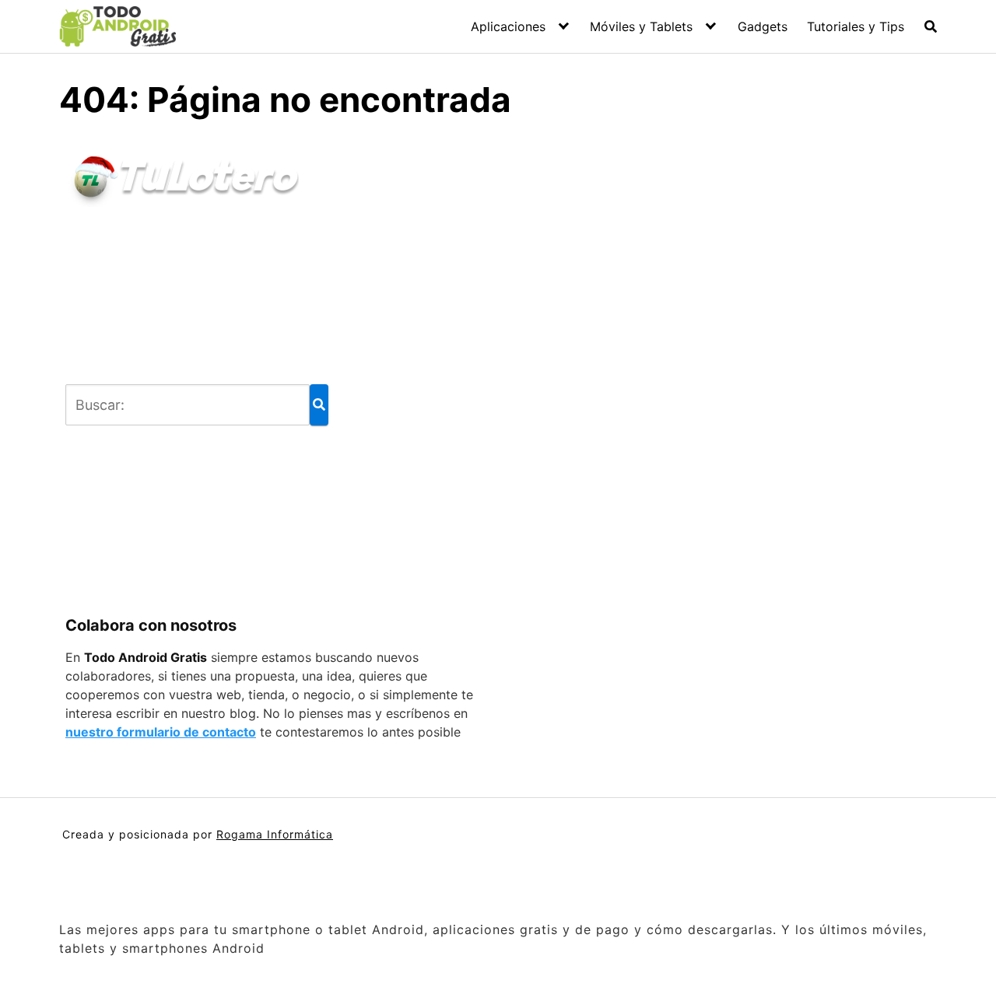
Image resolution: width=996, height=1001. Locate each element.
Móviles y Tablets (641, 26)
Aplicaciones (508, 26)
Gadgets (762, 26)
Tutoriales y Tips (855, 26)
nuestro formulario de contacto (160, 732)
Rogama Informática (274, 834)
